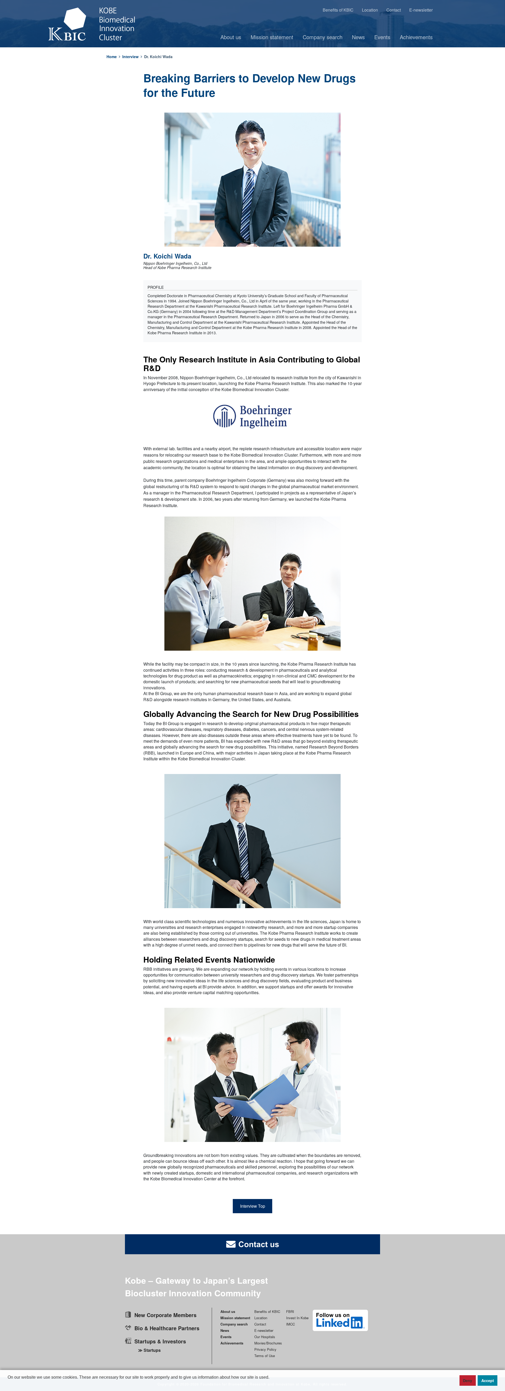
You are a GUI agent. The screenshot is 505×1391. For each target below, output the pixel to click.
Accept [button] (487, 1380)
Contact (393, 10)
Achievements (416, 37)
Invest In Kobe (297, 1317)
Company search (322, 37)
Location (370, 10)
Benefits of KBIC (338, 10)
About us (230, 37)
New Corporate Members (165, 1315)
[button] (8, 1386)
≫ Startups (149, 1350)
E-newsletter (421, 10)
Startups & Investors (160, 1341)
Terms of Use (264, 1355)
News (358, 37)
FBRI (290, 1311)
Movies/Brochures (268, 1343)
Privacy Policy (265, 1349)
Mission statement (272, 37)
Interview (130, 56)
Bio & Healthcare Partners (166, 1328)
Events (382, 37)
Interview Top (252, 1206)
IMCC (290, 1324)
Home (112, 56)
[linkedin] (340, 1320)
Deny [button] (467, 1380)
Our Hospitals (264, 1336)
